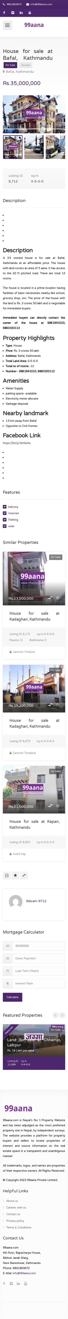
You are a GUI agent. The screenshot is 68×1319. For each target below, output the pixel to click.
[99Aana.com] (34, 24)
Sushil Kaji (19, 854)
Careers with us (16, 1207)
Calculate (13, 997)
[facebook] (4, 12)
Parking (13, 519)
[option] (34, 114)
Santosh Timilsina (23, 652)
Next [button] (54, 119)
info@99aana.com (41, 4)
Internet (13, 513)
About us (12, 1201)
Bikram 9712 (36, 901)
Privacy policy (15, 1221)
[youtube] (30, 12)
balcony (13, 507)
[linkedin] (21, 12)
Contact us (13, 1214)
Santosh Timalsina (24, 753)
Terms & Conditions (18, 1227)
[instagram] (12, 12)
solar (11, 526)
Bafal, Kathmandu (20, 72)
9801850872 (14, 4)
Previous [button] (13, 119)
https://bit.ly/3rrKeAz (17, 443)
